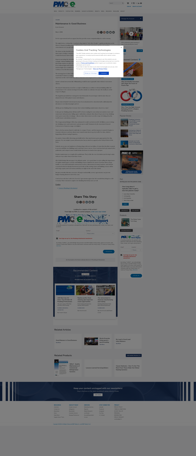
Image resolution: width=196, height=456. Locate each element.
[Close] (121, 47)
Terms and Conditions (87, 63)
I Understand (104, 73)
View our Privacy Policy (100, 69)
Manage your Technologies (91, 73)
